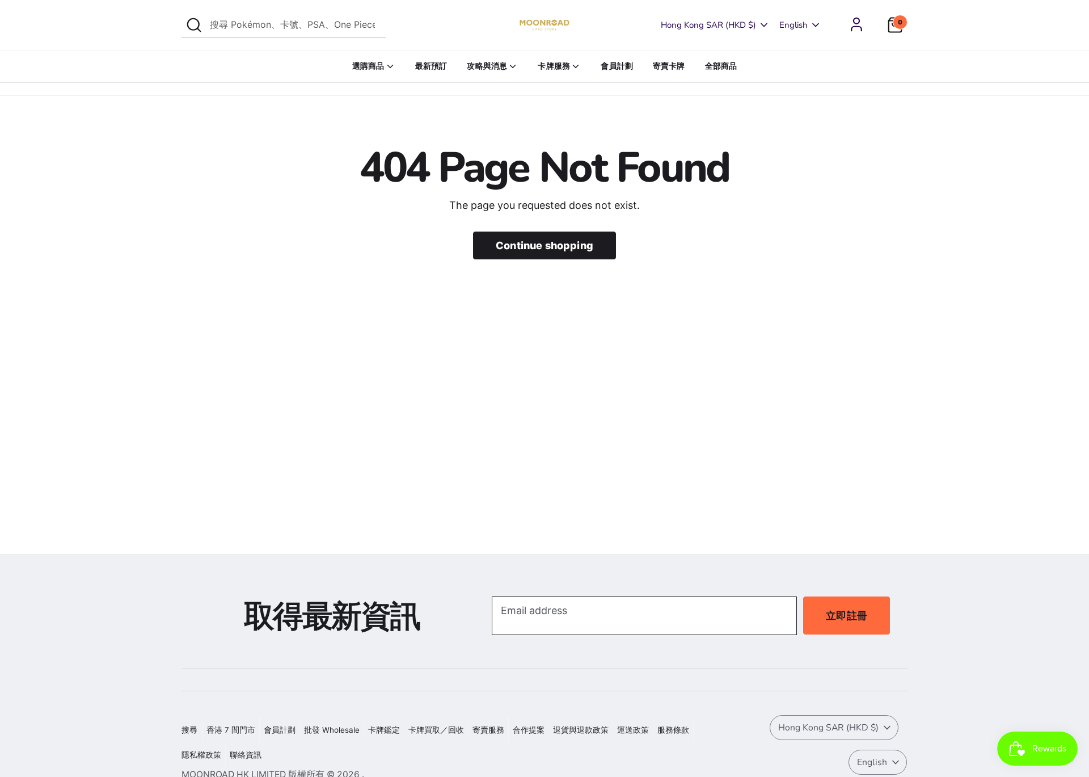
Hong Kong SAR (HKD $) (708, 25)
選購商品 (368, 66)
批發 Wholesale (332, 729)
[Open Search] (194, 24)
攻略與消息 (487, 66)
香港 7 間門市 (230, 729)
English (793, 25)
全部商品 (721, 66)
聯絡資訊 (245, 754)
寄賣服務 (488, 729)
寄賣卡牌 (669, 66)
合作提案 (528, 729)
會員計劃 (617, 66)
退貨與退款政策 (581, 729)
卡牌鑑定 (384, 729)
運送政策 (633, 729)
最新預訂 (431, 66)
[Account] (856, 24)
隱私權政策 (201, 754)
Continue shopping (544, 245)
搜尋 (189, 729)
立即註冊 (846, 615)
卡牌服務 (554, 66)
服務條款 (673, 729)
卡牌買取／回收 (436, 729)
